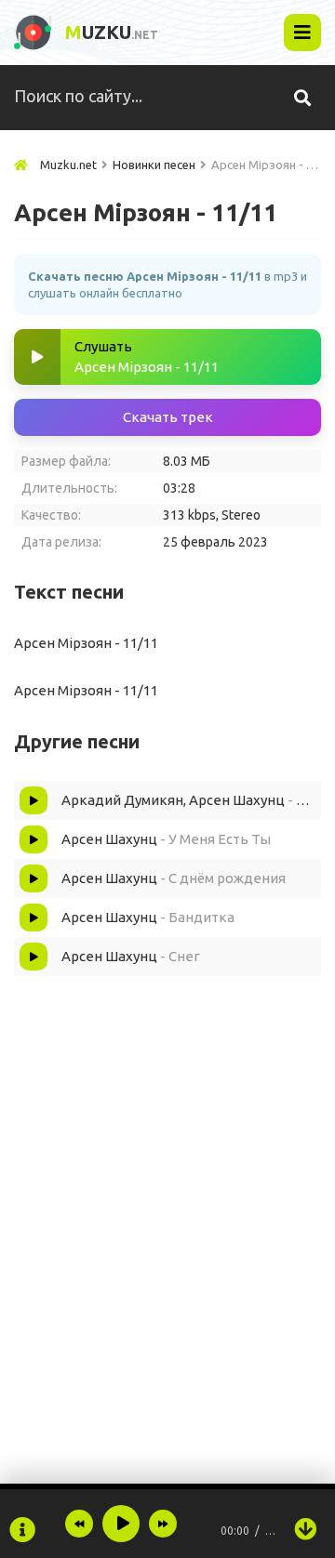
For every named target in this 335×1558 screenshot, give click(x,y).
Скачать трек (168, 417)
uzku (111, 32)
